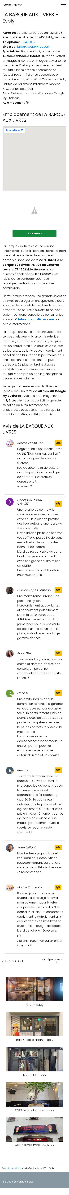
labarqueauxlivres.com (33, 47)
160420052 (28, 42)
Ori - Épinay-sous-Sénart (53, 961)
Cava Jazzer (12, 5)
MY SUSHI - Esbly (14, 961)
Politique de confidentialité (18, 1181)
